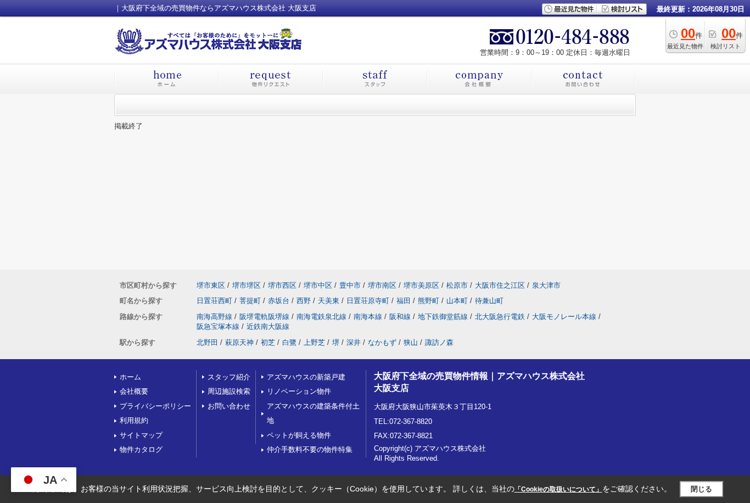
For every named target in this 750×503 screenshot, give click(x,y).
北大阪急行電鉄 (500, 316)
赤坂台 (278, 301)
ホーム (130, 377)
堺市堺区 (246, 285)
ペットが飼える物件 (299, 435)
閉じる (701, 489)
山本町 (457, 301)
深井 (353, 342)
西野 (303, 301)
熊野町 (428, 301)
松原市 (457, 285)
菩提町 (250, 301)
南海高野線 (214, 316)
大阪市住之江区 (500, 285)
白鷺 (289, 342)
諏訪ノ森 (439, 342)
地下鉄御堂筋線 (443, 316)
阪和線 (400, 316)
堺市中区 (318, 285)
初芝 (268, 342)
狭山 (411, 342)
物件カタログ (141, 449)
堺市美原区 (421, 285)
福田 (403, 301)
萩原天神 (239, 342)
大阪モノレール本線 (564, 316)
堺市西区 (282, 285)
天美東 (328, 301)
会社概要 (134, 391)
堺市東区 (211, 285)
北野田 (207, 342)
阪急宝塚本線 (218, 326)
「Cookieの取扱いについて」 (558, 489)
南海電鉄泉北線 (321, 316)
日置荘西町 (214, 301)
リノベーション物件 (299, 391)
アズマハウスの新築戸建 (306, 377)
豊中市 (350, 285)
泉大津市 (546, 285)
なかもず (382, 342)
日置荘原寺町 (367, 301)
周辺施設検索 (229, 391)
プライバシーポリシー (155, 406)
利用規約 (134, 420)
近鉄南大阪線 (268, 326)
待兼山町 (489, 301)
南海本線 (368, 316)
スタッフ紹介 (229, 377)
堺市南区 (382, 285)
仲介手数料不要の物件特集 (309, 449)
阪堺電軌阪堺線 (264, 316)
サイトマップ (141, 435)
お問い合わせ (229, 406)
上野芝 (314, 342)
